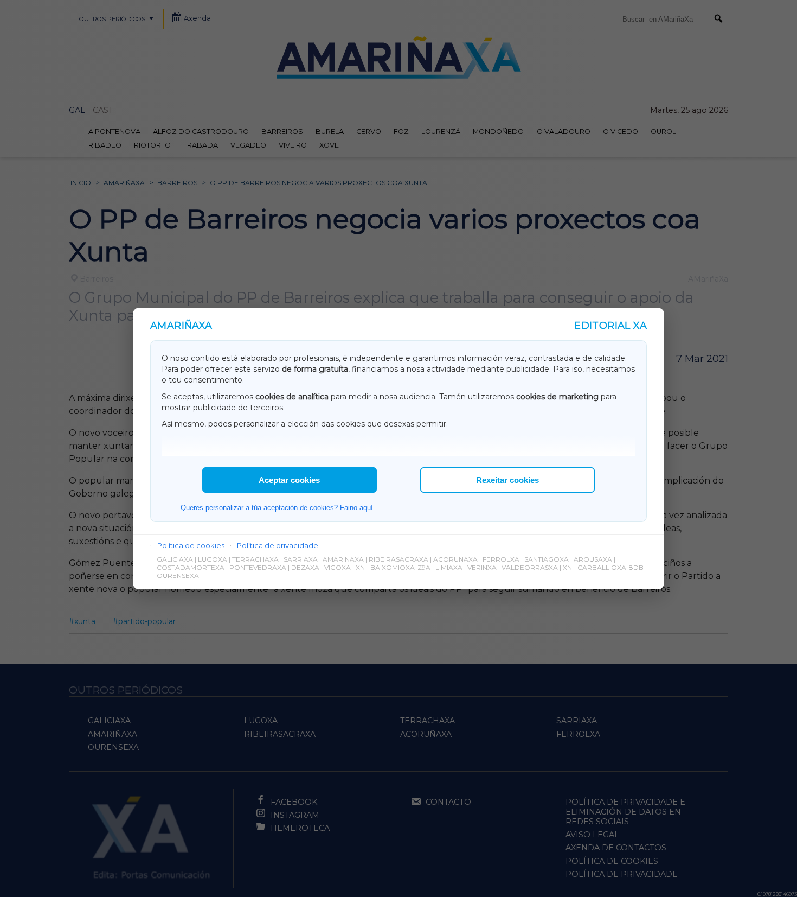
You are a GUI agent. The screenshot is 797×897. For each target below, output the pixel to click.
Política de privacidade (277, 545)
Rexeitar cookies (507, 480)
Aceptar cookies (289, 480)
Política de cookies (190, 545)
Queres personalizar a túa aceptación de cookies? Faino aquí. (278, 508)
